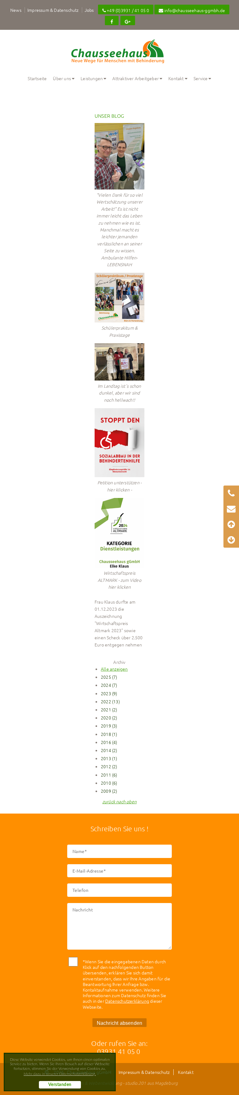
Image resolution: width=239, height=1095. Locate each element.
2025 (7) (109, 677)
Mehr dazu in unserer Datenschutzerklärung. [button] (60, 1074)
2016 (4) (109, 742)
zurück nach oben (119, 801)
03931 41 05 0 (118, 1051)
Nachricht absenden (120, 1023)
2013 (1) (109, 758)
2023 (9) (109, 693)
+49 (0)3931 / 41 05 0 (127, 10)
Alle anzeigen (114, 669)
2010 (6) (109, 783)
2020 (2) (109, 717)
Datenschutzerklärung (127, 1001)
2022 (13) (110, 701)
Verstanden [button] (60, 1085)
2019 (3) (109, 726)
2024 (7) (109, 685)
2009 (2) (109, 791)
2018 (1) (109, 734)
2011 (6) (109, 775)
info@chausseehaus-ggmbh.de (194, 10)
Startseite (37, 78)
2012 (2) (109, 766)
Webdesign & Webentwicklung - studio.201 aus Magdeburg (119, 1083)
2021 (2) (109, 709)
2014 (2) (109, 750)
